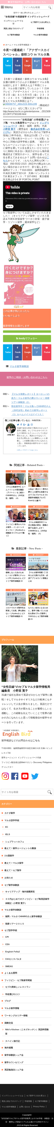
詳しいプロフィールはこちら (28, 450)
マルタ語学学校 (11, 820)
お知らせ (8, 877)
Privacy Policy (39, 1107)
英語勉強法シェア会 (13, 1069)
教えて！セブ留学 (12, 870)
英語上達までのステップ (13, 28)
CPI (7, 937)
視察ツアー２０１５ (14, 924)
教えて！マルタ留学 (13, 863)
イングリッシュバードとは (13, 22)
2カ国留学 (9, 855)
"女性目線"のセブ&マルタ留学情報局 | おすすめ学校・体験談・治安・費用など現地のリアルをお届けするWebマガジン (27, 1120)
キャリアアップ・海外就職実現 (20, 891)
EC (6, 827)
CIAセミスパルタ (13, 959)
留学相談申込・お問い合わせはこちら (28, 2)
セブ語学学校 (10, 930)
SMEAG (9, 966)
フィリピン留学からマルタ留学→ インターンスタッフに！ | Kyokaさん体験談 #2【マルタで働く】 (16, 530)
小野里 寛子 (11, 435)
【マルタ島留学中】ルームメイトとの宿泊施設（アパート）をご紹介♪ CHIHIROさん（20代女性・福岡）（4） (16, 492)
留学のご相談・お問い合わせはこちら (27, 377)
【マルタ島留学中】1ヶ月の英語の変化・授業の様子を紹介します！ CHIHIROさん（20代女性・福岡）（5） (38, 528)
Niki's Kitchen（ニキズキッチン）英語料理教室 (27, 1031)
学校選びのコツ (12, 994)
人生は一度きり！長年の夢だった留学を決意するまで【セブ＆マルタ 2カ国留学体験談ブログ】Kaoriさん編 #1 (38, 495)
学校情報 (40, 28)
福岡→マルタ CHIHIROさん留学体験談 (23, 916)
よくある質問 (10, 973)
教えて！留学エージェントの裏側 (20, 848)
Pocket (46, 67)
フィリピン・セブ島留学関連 (18, 980)
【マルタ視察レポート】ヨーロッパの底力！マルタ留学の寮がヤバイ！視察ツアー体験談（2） (30, 398)
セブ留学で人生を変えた (40, 22)
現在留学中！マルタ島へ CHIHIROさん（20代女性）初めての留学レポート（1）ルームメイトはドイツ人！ (31, 410)
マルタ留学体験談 (40, 35)
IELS (7, 834)
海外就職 (8, 1047)
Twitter (7, 67)
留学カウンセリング (13, 1062)
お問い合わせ (24, 1107)
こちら (36, 740)
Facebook (17, 67)
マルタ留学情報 (11, 1008)
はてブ (37, 63)
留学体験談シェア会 (13, 1055)
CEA (7, 944)
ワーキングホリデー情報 (16, 1015)
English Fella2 (12, 951)
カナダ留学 (9, 813)
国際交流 (8, 1023)
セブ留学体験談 (13, 35)
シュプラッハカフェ (14, 841)
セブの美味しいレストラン (17, 987)
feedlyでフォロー (28, 338)
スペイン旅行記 (12, 1041)
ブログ (7, 1001)
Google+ (27, 67)
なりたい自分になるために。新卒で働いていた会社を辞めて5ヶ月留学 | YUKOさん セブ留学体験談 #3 (38, 613)
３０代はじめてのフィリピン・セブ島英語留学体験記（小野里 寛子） (27, 901)
